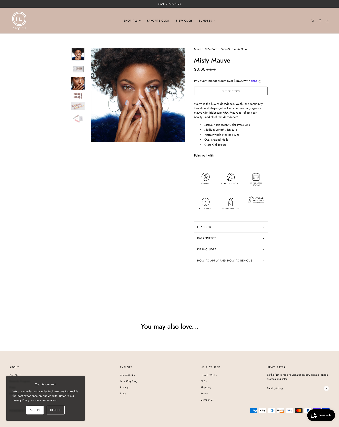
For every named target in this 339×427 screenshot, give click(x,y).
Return (204, 393)
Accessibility (127, 375)
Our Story (15, 375)
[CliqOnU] (19, 20)
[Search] (312, 20)
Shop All (225, 49)
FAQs (204, 381)
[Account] (320, 20)
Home (197, 49)
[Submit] (326, 388)
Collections (211, 49)
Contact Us (207, 400)
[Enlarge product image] (138, 95)
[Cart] (327, 20)
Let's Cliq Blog (129, 381)
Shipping (206, 387)
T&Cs (123, 393)
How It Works (209, 375)
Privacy (124, 387)
